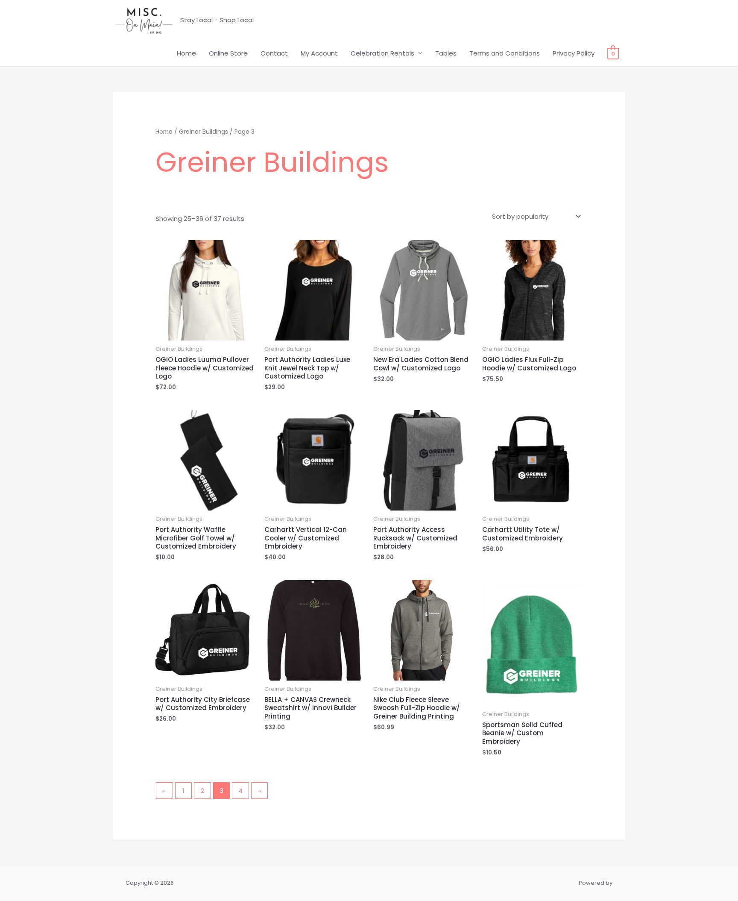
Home (186, 53)
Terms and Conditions (504, 53)
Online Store (228, 53)
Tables (446, 53)
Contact (274, 53)
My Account (319, 53)
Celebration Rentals (382, 53)
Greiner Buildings (203, 132)
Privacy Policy (573, 53)
